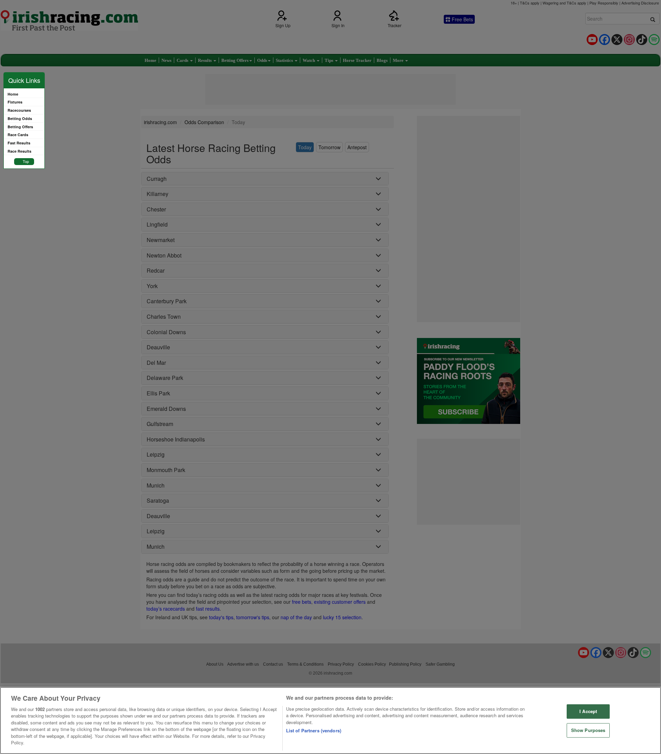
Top (26, 161)
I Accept (588, 711)
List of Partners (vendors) (313, 730)
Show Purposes (588, 730)
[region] (330, 720)
